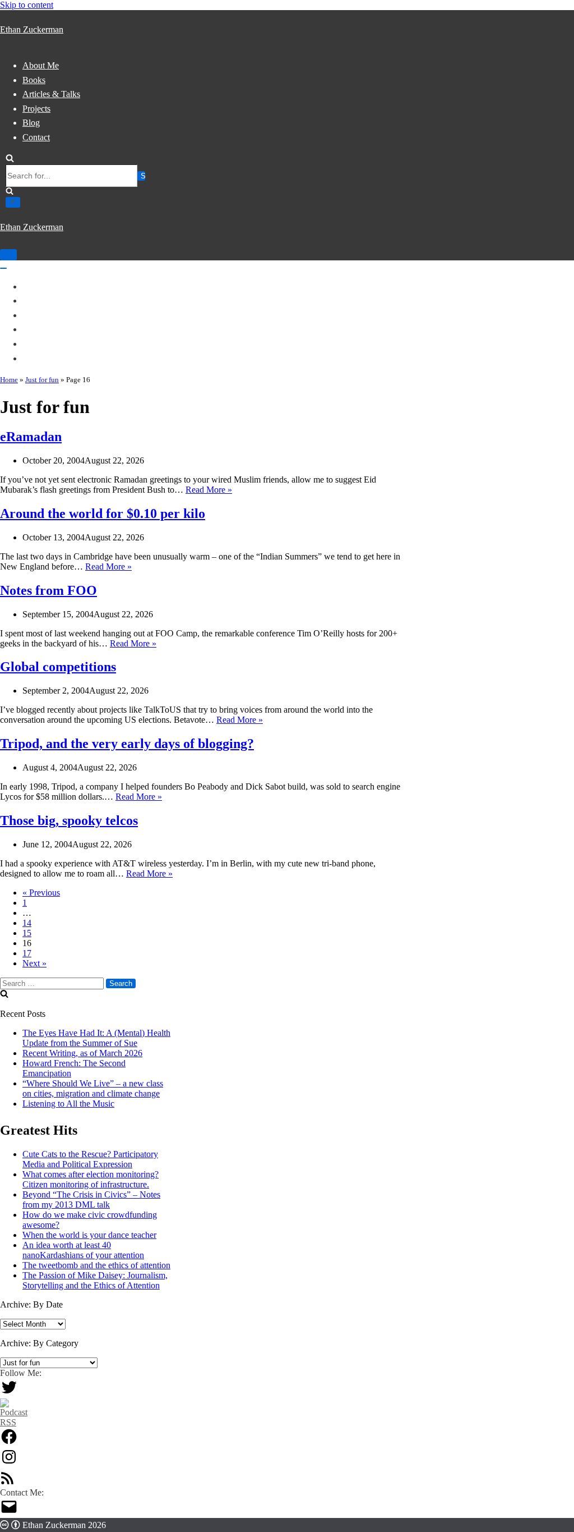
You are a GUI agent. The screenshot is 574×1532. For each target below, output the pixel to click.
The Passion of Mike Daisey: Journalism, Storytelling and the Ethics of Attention (95, 1280)
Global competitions (58, 666)
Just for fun (42, 379)
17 (26, 953)
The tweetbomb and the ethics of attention (96, 1265)
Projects (36, 108)
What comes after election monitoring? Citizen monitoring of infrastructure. (90, 1179)
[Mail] (9, 1512)
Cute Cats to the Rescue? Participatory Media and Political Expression (90, 1159)
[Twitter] (9, 1393)
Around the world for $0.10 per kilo (102, 513)
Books (33, 80)
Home (9, 379)
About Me (40, 65)
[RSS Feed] (7, 1482)
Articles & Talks (51, 94)
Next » (34, 963)
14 (26, 923)
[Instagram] (9, 1462)
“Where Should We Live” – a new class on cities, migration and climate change (92, 1088)
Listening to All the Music (68, 1103)
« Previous (41, 892)
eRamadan (31, 436)
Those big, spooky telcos (69, 820)
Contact (36, 137)
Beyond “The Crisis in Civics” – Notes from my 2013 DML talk (91, 1199)
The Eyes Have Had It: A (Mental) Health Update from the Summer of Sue (96, 1038)
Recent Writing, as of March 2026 (82, 1053)
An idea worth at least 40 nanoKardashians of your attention (83, 1250)
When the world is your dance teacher (89, 1235)
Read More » (209, 489)
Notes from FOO (48, 590)
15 (26, 933)
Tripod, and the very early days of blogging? (127, 743)
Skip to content (26, 5)
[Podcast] (13, 1422)
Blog (31, 122)
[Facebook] (9, 1442)
